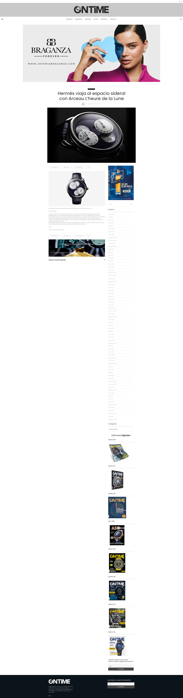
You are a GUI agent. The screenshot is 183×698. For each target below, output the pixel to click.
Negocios (69, 19)
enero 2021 (111, 378)
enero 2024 (111, 305)
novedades (56, 229)
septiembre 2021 (112, 363)
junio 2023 (110, 325)
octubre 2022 (111, 340)
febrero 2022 (111, 355)
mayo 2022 (111, 352)
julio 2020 (110, 396)
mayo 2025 (111, 258)
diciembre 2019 (112, 404)
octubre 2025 (111, 243)
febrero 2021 (111, 375)
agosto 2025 (111, 249)
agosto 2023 (111, 319)
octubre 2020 (111, 387)
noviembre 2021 (112, 357)
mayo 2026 (111, 223)
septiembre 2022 (112, 343)
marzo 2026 (111, 228)
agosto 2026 (111, 214)
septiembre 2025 (112, 246)
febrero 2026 (111, 231)
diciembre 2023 (112, 308)
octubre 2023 (111, 313)
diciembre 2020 (112, 381)
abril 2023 (110, 331)
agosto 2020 (111, 393)
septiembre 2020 (112, 390)
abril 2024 (110, 296)
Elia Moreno (90, 103)
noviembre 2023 (112, 311)
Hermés (51, 229)
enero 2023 (111, 337)
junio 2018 (110, 416)
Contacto (113, 19)
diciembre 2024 (112, 272)
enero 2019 (111, 410)
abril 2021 (110, 372)
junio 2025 (110, 255)
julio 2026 (110, 217)
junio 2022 (110, 349)
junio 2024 (110, 290)
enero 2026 (111, 234)
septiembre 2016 (112, 419)
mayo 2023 (111, 328)
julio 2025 (110, 252)
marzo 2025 (111, 264)
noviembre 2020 (112, 384)
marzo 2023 (111, 334)
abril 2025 (110, 261)
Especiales (88, 19)
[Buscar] (131, 204)
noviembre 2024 (112, 275)
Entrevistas (78, 19)
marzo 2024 (111, 299)
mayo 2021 (111, 369)
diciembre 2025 (112, 237)
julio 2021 (110, 366)
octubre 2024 (111, 278)
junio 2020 (110, 399)
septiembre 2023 (112, 316)
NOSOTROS (104, 19)
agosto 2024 (111, 284)
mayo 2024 (111, 293)
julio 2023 (110, 322)
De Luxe (96, 19)
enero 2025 (111, 270)
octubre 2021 (111, 360)
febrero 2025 (111, 267)
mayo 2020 (111, 401)
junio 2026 (110, 220)
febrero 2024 (111, 302)
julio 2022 (110, 346)
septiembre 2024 (112, 281)
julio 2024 (110, 287)
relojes (61, 229)
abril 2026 (110, 226)
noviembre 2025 (112, 240)
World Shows (91, 89)
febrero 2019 (111, 407)
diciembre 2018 (112, 413)
